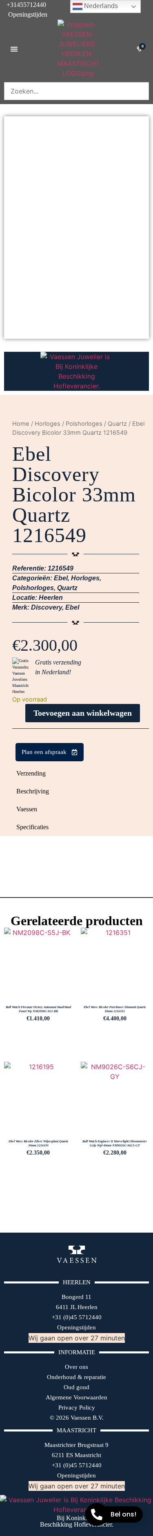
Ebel (61, 578)
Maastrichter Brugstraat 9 (76, 1445)
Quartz (117, 423)
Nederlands (100, 5)
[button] (14, 49)
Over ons (76, 1367)
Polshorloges (84, 423)
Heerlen (51, 597)
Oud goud (76, 1387)
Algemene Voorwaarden (76, 1397)
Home (20, 423)
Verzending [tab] (31, 773)
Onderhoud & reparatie (76, 1377)
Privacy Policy (76, 1407)
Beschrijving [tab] (32, 791)
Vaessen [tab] (26, 809)
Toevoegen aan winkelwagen (82, 712)
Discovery (46, 607)
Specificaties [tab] (32, 827)
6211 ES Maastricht (76, 1455)
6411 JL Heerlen (77, 1307)
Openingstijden (23, 14)
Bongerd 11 (76, 1297)
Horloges (47, 423)
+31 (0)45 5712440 (77, 1317)
